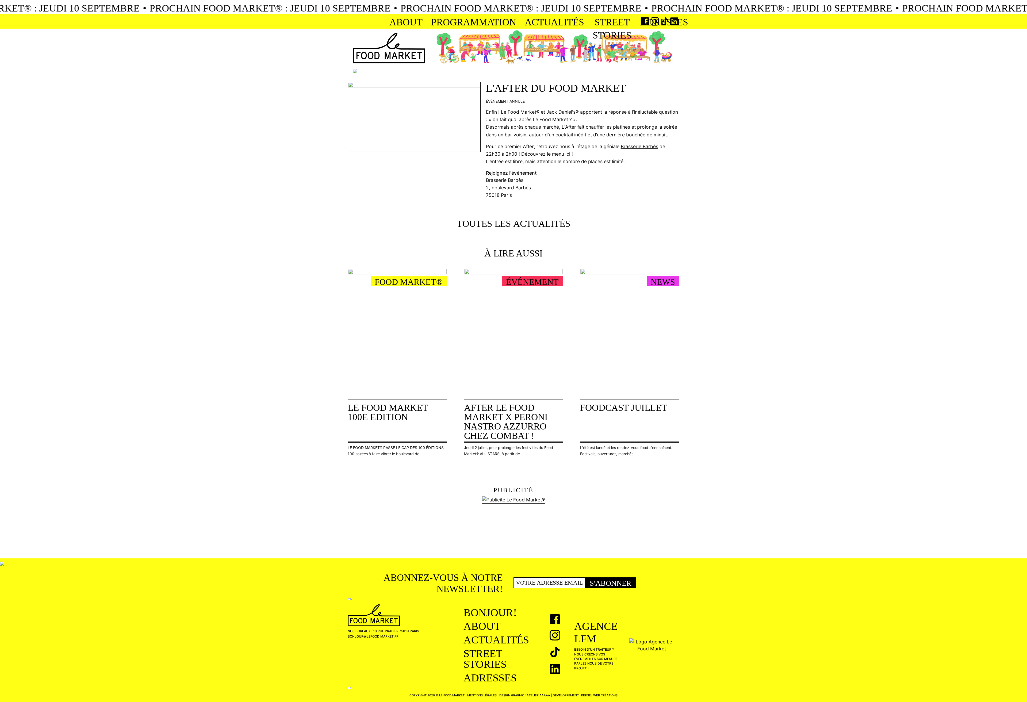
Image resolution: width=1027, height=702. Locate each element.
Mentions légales (482, 695)
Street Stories (612, 29)
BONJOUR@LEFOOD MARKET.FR (373, 636)
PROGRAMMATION (473, 22)
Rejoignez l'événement (511, 173)
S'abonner (610, 583)
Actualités (554, 22)
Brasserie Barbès (639, 146)
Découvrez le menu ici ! (547, 154)
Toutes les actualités (513, 223)
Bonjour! (490, 612)
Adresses (664, 22)
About (406, 22)
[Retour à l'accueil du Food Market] (389, 48)
